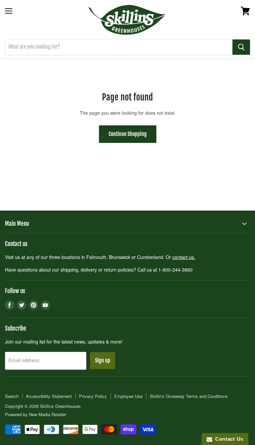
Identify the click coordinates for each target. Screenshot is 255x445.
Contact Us (227, 439)
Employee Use (128, 396)
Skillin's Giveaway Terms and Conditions (189, 396)
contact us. (183, 257)
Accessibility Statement (49, 396)
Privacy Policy (93, 396)
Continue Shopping (128, 134)
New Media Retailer (47, 414)
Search (12, 396)
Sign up (102, 360)
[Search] (241, 47)
